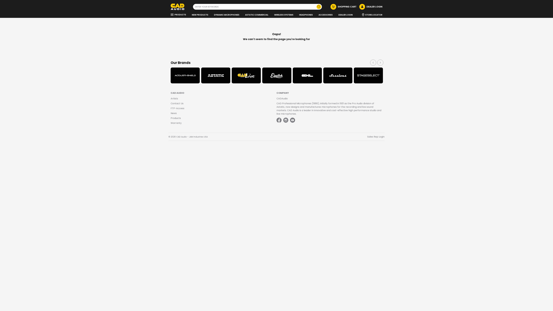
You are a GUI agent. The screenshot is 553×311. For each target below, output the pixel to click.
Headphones (306, 14)
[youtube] (292, 120)
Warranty (176, 123)
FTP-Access (177, 108)
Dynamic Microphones (226, 14)
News (174, 113)
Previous (373, 62)
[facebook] (279, 120)
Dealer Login (345, 14)
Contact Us (177, 103)
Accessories (326, 14)
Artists (174, 98)
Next (380, 62)
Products (180, 14)
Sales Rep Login (376, 136)
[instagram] (286, 120)
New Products (200, 14)
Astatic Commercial (256, 14)
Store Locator (373, 14)
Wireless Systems (283, 14)
